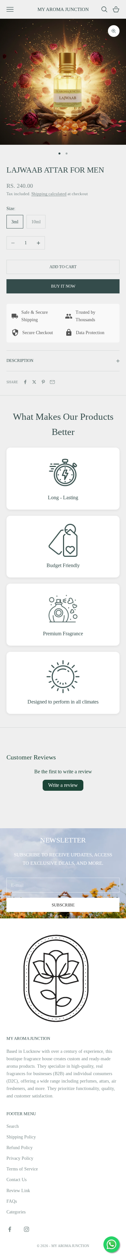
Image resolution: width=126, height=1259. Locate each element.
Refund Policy (19, 1147)
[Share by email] (52, 382)
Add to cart (63, 266)
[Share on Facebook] (25, 382)
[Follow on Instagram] (26, 1229)
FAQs (11, 1201)
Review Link (18, 1190)
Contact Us (16, 1179)
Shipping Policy (21, 1137)
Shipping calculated (49, 193)
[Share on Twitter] (34, 382)
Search (12, 1126)
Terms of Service (22, 1169)
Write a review (63, 785)
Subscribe (63, 905)
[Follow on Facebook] (9, 1229)
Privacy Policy (19, 1158)
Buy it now (63, 286)
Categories (16, 1212)
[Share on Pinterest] (43, 382)
